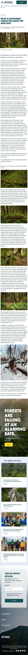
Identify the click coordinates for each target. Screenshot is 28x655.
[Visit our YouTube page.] (24, 650)
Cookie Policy (12, 651)
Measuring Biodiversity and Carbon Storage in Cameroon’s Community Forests (13, 555)
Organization (6, 614)
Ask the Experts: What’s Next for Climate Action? (12, 505)
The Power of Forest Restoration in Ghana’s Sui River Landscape (13, 530)
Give (21, 2)
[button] (2, 2)
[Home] (8, 2)
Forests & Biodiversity (20, 27)
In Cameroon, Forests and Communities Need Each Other (12, 480)
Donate (8, 444)
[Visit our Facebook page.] (16, 650)
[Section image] (14, 477)
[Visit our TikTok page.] (22, 650)
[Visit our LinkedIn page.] (20, 650)
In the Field (6, 6)
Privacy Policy (5, 651)
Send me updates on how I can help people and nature (15, 594)
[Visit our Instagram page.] (18, 650)
